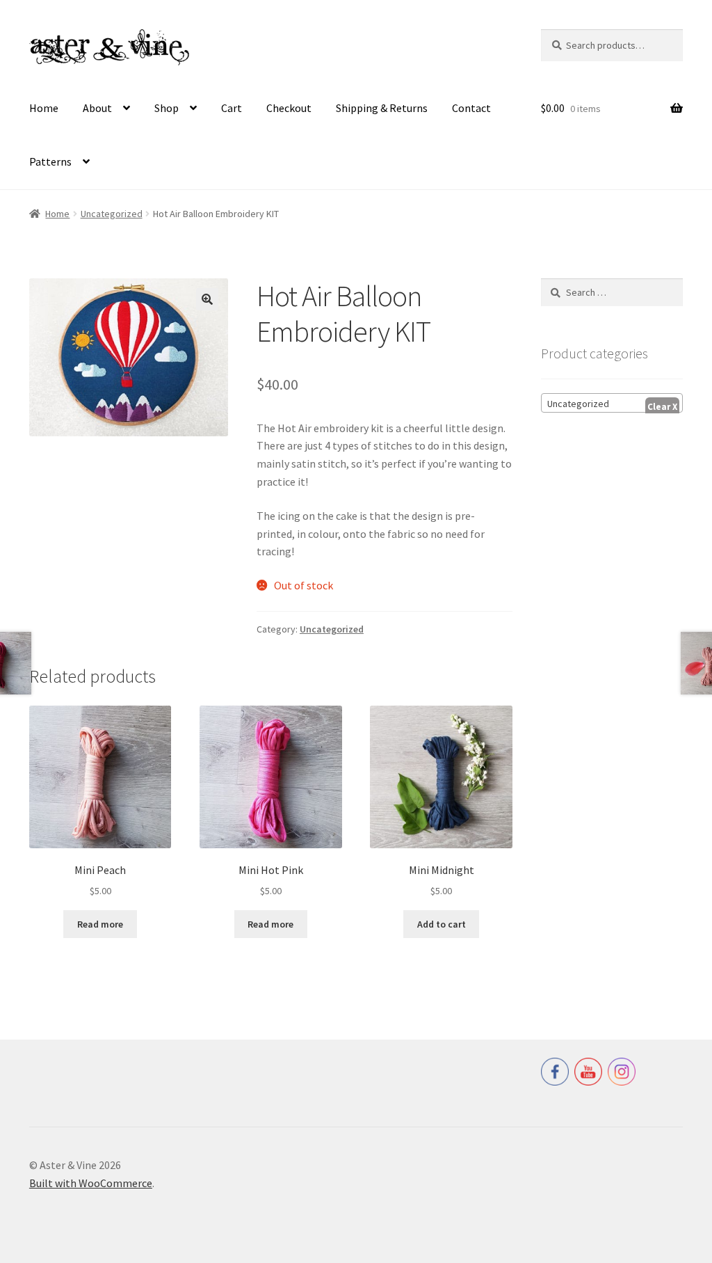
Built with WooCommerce (90, 1183)
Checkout (289, 108)
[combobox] (612, 403)
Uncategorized (112, 213)
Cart (231, 108)
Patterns (50, 161)
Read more (100, 924)
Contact (471, 108)
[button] (207, 299)
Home (43, 108)
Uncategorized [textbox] (578, 403)
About (97, 108)
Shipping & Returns (382, 108)
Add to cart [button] (441, 924)
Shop (166, 108)
